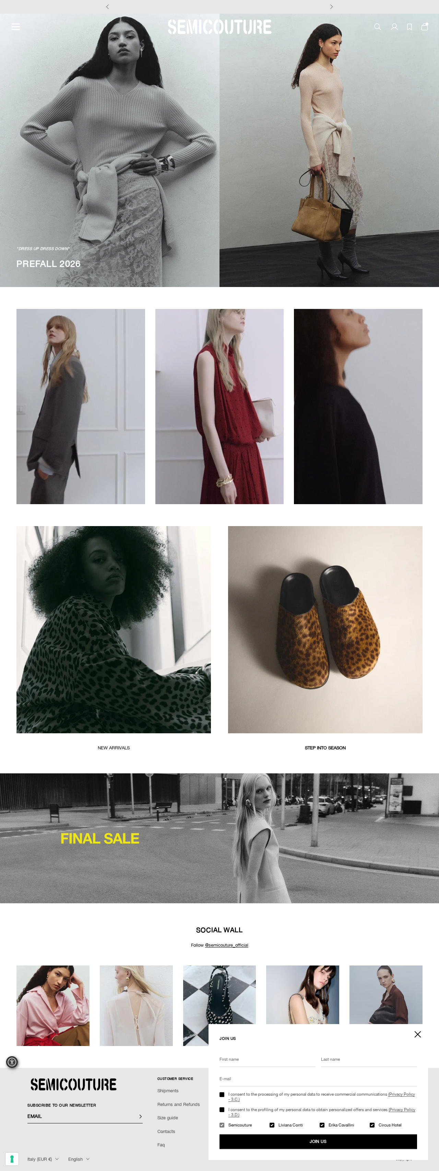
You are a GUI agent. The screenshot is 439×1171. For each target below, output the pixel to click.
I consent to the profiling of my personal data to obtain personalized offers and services (321, 1112)
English (75, 1159)
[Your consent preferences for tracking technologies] (12, 1159)
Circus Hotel (390, 1125)
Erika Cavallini (341, 1125)
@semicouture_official (226, 945)
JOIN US (318, 1141)
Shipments (168, 1090)
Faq (161, 1144)
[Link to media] (113, 629)
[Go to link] (219, 838)
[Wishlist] (409, 27)
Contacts (166, 1131)
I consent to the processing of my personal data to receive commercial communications (321, 1096)
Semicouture (240, 1125)
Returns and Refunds (178, 1104)
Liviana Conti (290, 1125)
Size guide (167, 1117)
